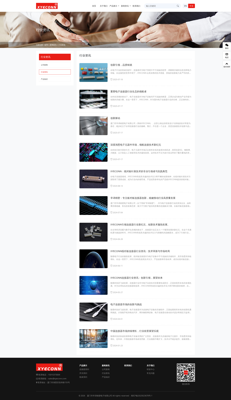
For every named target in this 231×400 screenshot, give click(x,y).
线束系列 (83, 377)
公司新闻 (44, 65)
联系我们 (136, 6)
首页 (94, 6)
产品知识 (44, 79)
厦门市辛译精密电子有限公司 (99, 395)
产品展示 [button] (113, 6)
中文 (191, 6)
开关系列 (83, 373)
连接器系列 (84, 369)
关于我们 (104, 6)
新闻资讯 (53, 45)
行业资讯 (61, 45)
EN (185, 6)
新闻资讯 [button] (125, 6)
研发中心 (150, 369)
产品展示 (83, 365)
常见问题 (150, 373)
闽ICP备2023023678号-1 (141, 395)
